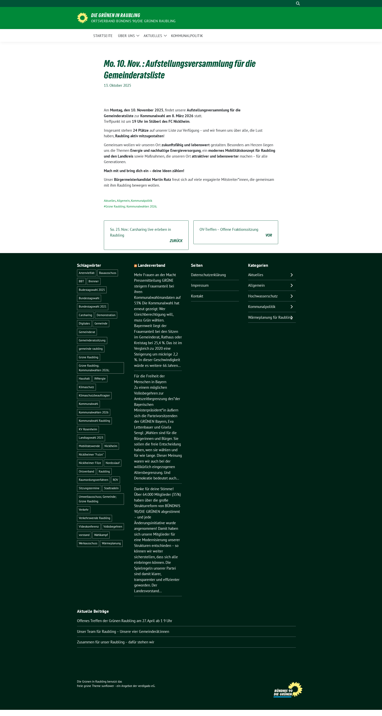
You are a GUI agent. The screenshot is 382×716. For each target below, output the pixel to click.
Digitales (84, 323)
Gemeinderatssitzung (92, 340)
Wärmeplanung (111, 543)
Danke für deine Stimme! (154, 488)
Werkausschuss (88, 543)
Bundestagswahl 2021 (92, 306)
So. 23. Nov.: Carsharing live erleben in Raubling (146, 235)
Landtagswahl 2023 (91, 437)
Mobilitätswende (89, 446)
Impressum (200, 285)
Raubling (104, 471)
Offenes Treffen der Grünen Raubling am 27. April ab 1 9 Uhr (124, 620)
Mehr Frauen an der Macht (155, 274)
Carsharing (85, 315)
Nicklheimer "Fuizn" (91, 454)
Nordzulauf (113, 463)
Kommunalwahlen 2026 (93, 412)
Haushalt (84, 378)
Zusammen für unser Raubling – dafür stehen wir (115, 642)
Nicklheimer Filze (90, 463)
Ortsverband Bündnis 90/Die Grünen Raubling (133, 21)
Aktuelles (110, 201)
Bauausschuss (107, 273)
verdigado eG (146, 686)
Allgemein (123, 201)
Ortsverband (86, 471)
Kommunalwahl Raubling (94, 421)
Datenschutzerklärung (208, 274)
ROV (115, 480)
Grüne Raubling (88, 357)
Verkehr (84, 509)
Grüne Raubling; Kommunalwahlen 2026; (131, 206)
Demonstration (106, 315)
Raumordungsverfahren (93, 480)
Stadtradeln (111, 488)
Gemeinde (101, 323)
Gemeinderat (87, 332)
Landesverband (151, 265)
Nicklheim (110, 446)
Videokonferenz (89, 526)
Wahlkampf (101, 535)
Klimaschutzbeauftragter (94, 395)
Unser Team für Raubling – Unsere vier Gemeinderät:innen (123, 631)
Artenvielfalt (87, 273)
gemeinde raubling (91, 349)
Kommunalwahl (88, 404)
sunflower (107, 686)
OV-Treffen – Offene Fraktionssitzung (236, 232)
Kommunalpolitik (141, 201)
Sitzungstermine (89, 488)
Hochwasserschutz (263, 296)
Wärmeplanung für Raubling (270, 317)
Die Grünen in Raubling (115, 15)
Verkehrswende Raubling (94, 518)
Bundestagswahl (89, 298)
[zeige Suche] (298, 3)
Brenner (94, 281)
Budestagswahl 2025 (92, 290)
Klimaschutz (86, 387)
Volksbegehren (112, 526)
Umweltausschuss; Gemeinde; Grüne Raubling (97, 499)
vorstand (84, 535)
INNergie (100, 378)
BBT (81, 281)
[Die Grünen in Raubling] (82, 17)
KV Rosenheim (88, 429)
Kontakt (197, 296)
